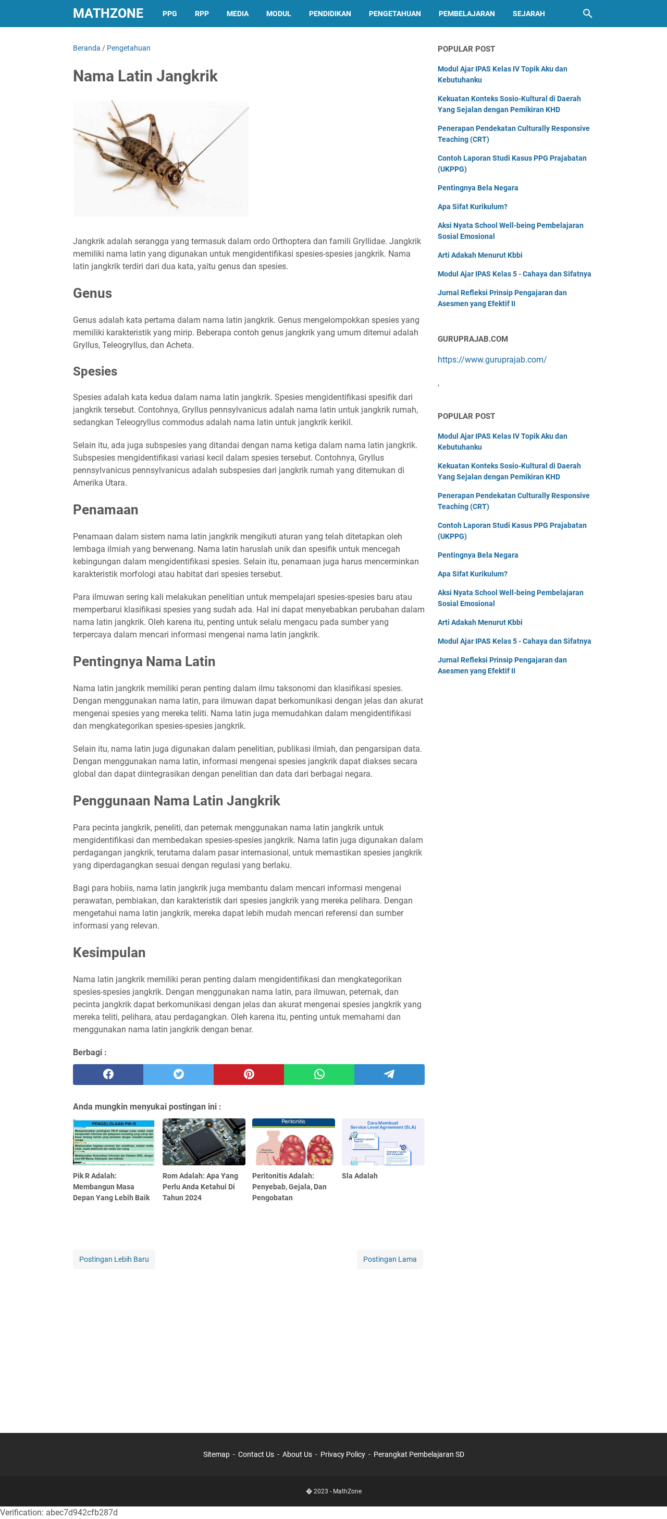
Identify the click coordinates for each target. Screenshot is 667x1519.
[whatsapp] (319, 1074)
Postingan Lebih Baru (114, 1259)
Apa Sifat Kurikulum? (473, 206)
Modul (278, 13)
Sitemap (216, 1454)
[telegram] (389, 1074)
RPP (202, 13)
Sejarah (529, 13)
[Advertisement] (249, 1344)
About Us (297, 1454)
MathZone (108, 13)
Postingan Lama (390, 1259)
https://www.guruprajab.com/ (492, 360)
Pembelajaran (467, 13)
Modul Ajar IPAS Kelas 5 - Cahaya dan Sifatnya (514, 274)
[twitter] (178, 1074)
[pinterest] (249, 1074)
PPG (170, 13)
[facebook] (108, 1074)
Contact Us (256, 1454)
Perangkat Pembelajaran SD (419, 1454)
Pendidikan (330, 13)
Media (238, 13)
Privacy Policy (342, 1454)
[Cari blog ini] (588, 13)
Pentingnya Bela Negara (478, 188)
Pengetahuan (395, 13)
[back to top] (646, 1495)
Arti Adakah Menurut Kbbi (480, 255)
